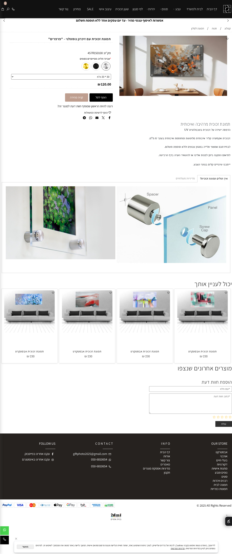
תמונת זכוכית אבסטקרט (202, 351)
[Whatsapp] (4, 531)
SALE (90, 9)
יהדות (151, 9)
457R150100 (95, 53)
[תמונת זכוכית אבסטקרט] (202, 331)
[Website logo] (226, 6)
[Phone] (13, 9)
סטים (165, 9)
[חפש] (8, 9)
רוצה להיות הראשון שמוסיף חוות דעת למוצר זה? (85, 106)
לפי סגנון (138, 9)
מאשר (25, 547)
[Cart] (2, 9)
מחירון (77, 9)
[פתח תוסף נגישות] (228, 521)
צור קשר (63, 9)
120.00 (106, 84)
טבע (178, 9)
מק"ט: (107, 53)
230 (205, 356)
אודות (166, 456)
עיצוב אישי (105, 9)
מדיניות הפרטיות (178, 548)
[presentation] (4, 20)
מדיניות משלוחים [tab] (185, 179)
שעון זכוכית (122, 9)
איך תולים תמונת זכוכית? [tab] (214, 179)
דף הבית (212, 9)
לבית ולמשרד (195, 9)
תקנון (167, 472)
